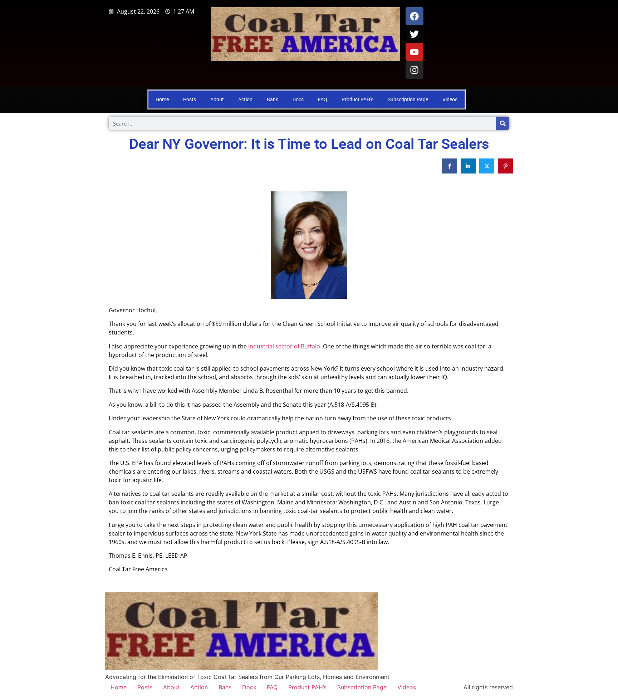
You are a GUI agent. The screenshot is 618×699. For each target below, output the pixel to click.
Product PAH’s (357, 99)
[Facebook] (414, 16)
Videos (449, 99)
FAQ (322, 99)
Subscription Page (408, 99)
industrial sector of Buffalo (283, 346)
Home (162, 99)
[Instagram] (414, 70)
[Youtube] (414, 52)
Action (245, 99)
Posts (189, 99)
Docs (298, 99)
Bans (272, 99)
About (217, 99)
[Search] (502, 123)
